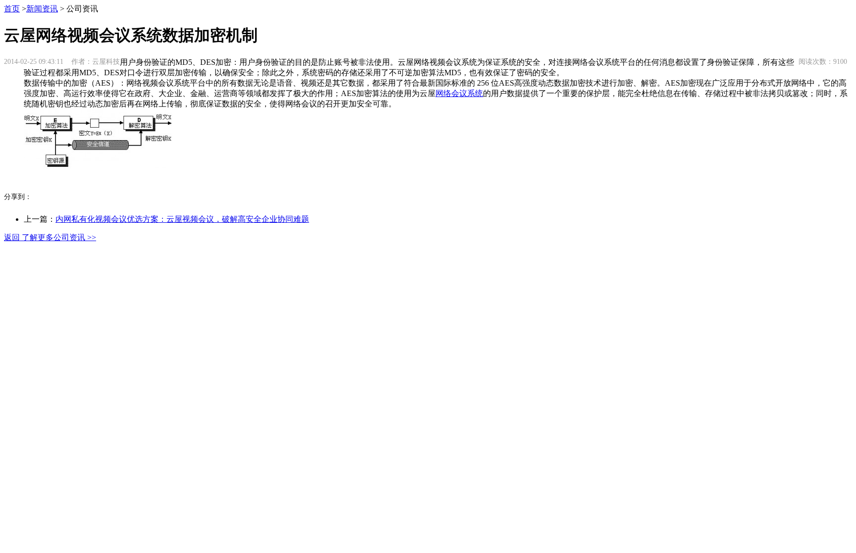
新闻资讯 (42, 8)
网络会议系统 (459, 93)
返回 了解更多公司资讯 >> (50, 237)
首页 (12, 8)
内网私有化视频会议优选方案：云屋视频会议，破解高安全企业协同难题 (182, 219)
